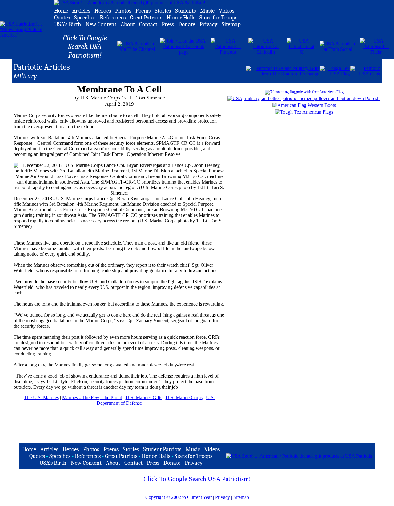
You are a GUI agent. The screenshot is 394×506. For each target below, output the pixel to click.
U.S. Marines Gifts (144, 397)
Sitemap (241, 497)
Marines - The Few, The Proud (92, 397)
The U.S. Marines (41, 397)
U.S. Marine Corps (184, 397)
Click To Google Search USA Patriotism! (197, 479)
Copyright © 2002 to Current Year (178, 497)
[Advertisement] (173, 70)
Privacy (222, 497)
